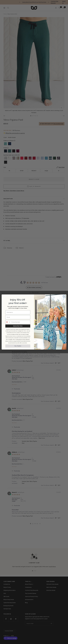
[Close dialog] (64, 296)
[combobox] (8, 322)
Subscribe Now (17, 326)
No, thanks (18, 346)
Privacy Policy (18, 339)
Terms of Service (26, 339)
